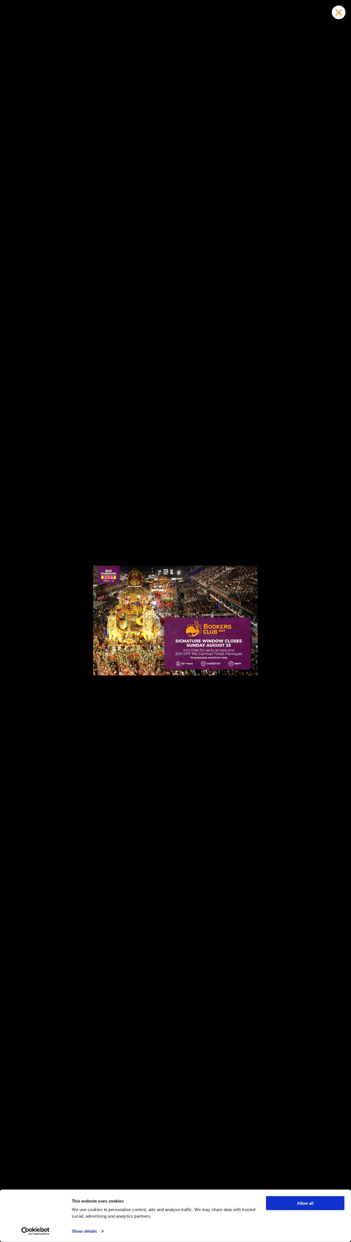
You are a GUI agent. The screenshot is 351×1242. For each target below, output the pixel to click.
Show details (84, 1231)
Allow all (305, 1203)
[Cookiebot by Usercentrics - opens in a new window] (36, 1231)
